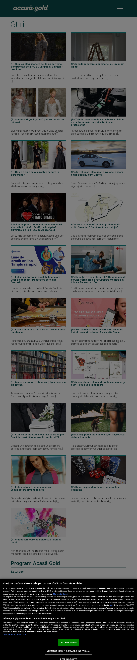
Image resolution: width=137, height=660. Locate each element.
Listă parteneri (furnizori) (14, 634)
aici (111, 605)
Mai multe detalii (60, 594)
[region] (68, 619)
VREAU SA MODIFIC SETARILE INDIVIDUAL (68, 651)
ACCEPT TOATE (68, 642)
